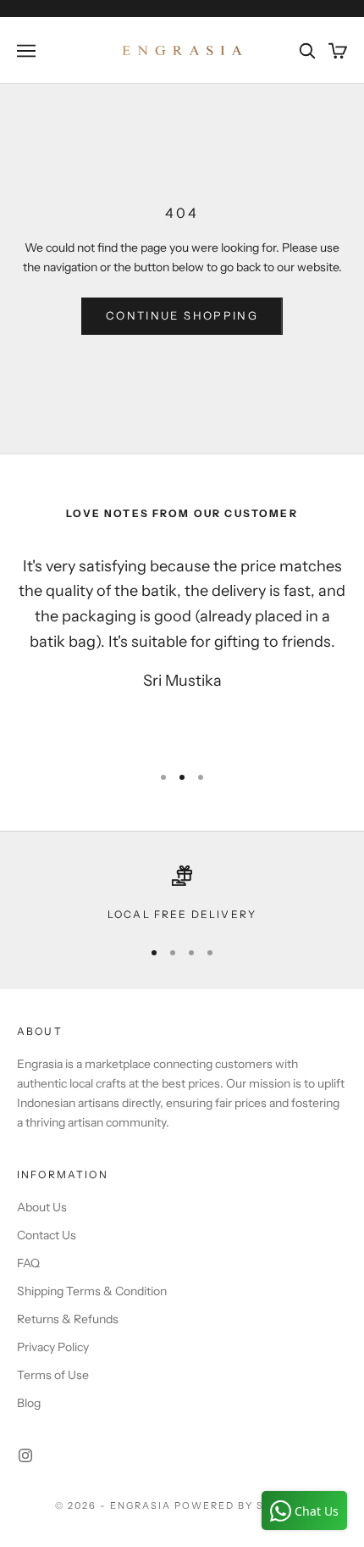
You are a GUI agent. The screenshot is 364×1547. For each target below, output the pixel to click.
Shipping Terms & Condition (92, 1291)
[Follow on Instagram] (25, 1455)
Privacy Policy (53, 1347)
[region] (182, 894)
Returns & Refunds (68, 1319)
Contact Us (46, 1235)
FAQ (28, 1263)
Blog (29, 1403)
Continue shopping (182, 315)
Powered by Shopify (241, 1505)
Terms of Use (53, 1375)
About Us (42, 1207)
